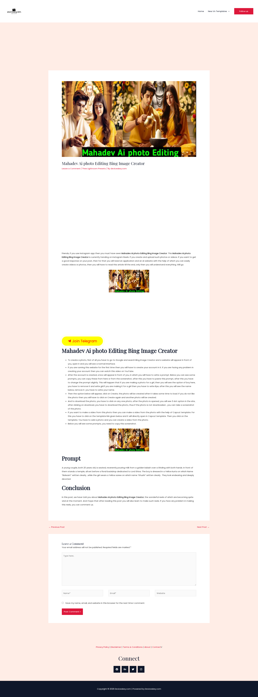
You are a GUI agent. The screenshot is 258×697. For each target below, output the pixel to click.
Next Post (203, 527)
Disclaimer (116, 647)
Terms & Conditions (133, 647)
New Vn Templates (217, 11)
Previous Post (57, 527)
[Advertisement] (129, 50)
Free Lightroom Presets (94, 168)
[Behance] (125, 669)
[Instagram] (141, 669)
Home (201, 11)
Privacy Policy (102, 647)
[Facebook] (117, 669)
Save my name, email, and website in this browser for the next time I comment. (105, 603)
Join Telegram (84, 341)
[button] (228, 11)
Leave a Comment (71, 168)
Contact (156, 647)
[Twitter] (133, 669)
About (147, 647)
